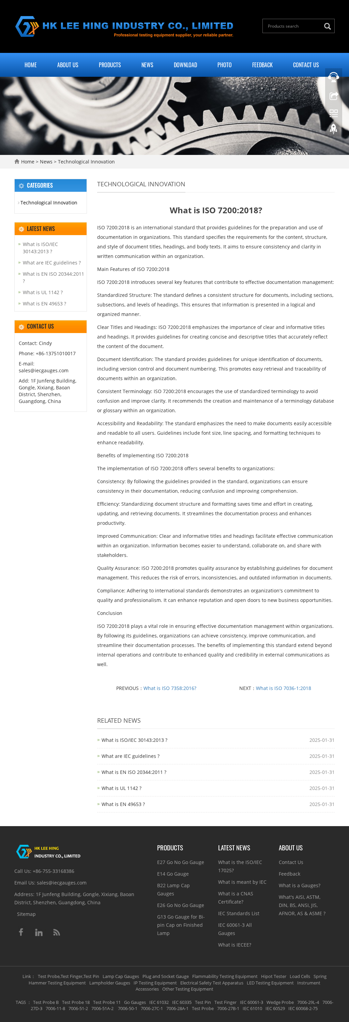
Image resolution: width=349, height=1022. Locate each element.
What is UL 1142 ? (121, 788)
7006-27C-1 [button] (152, 1008)
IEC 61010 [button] (252, 1008)
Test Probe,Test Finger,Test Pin (68, 976)
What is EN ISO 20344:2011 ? (134, 772)
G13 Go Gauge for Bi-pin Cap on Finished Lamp (181, 924)
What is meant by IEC (242, 882)
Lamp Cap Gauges (121, 976)
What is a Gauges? (299, 885)
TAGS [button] (21, 1002)
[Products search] (329, 26)
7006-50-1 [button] (127, 1008)
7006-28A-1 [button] (177, 1008)
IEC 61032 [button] (159, 1002)
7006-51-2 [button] (78, 1008)
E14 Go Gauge (173, 873)
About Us (67, 65)
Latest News (234, 847)
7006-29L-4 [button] (308, 1002)
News (147, 65)
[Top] (333, 130)
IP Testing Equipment (155, 983)
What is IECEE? (234, 944)
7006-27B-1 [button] (228, 1008)
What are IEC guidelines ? (131, 756)
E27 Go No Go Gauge (180, 862)
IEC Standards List (238, 913)
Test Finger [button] (225, 1002)
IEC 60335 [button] (182, 1002)
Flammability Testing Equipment (225, 976)
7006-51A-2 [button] (102, 1008)
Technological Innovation (86, 161)
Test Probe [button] (203, 1008)
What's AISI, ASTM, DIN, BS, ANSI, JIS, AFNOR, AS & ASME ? (302, 905)
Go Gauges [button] (135, 1002)
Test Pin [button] (203, 1002)
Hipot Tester (273, 976)
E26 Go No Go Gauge (180, 905)
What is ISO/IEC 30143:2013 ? (134, 740)
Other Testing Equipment (187, 989)
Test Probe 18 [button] (76, 1002)
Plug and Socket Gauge (165, 976)
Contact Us (306, 65)
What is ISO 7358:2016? (169, 688)
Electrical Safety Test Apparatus (211, 983)
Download (185, 65)
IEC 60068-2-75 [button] (303, 1008)
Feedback (262, 65)
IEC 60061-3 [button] (251, 1002)
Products (110, 65)
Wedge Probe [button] (280, 1002)
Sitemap (26, 914)
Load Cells (300, 976)
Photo (224, 65)
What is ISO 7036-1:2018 (283, 688)
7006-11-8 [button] (55, 1008)
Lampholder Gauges (109, 983)
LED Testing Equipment (270, 983)
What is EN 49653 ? (123, 804)
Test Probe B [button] (46, 1002)
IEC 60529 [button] (275, 1008)
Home (31, 65)
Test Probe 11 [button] (107, 1002)
